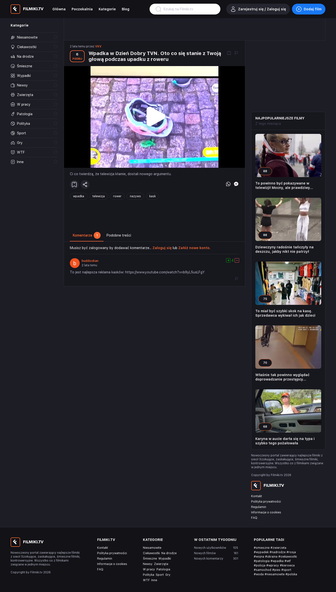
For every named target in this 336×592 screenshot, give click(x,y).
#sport (286, 570)
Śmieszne (150, 558)
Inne (154, 580)
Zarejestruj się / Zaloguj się (262, 9)
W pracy (149, 569)
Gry (167, 575)
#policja (259, 565)
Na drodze (169, 553)
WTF (146, 580)
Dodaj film (312, 9)
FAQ (254, 518)
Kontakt (256, 496)
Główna (59, 9)
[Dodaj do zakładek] (229, 53)
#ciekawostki (287, 556)
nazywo (135, 196)
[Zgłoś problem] (236, 53)
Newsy (148, 564)
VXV (98, 46)
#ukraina (271, 556)
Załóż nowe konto (194, 248)
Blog (125, 9)
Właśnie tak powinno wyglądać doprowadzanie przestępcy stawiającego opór (282, 377)
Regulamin (258, 507)
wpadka (78, 196)
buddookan (90, 261)
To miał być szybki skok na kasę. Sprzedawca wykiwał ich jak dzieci (285, 313)
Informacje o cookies (266, 512)
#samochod (262, 570)
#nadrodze (278, 552)
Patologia (163, 569)
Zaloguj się (162, 248)
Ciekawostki (151, 553)
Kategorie (107, 9)
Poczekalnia (82, 9)
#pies (276, 570)
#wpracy (272, 565)
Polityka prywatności (266, 501)
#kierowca (287, 565)
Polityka (148, 575)
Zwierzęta (161, 564)
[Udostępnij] (85, 184)
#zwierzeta (278, 548)
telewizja (98, 196)
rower (117, 196)
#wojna (259, 556)
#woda (259, 574)
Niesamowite (152, 548)
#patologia (262, 561)
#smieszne (262, 548)
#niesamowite (275, 574)
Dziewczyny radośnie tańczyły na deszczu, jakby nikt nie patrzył (284, 249)
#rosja (291, 552)
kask (152, 196)
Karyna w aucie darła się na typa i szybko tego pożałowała (285, 441)
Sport (160, 575)
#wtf (288, 561)
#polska (291, 574)
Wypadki (164, 558)
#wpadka (277, 561)
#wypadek (261, 552)
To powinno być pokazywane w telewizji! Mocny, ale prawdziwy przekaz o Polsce (282, 185)
